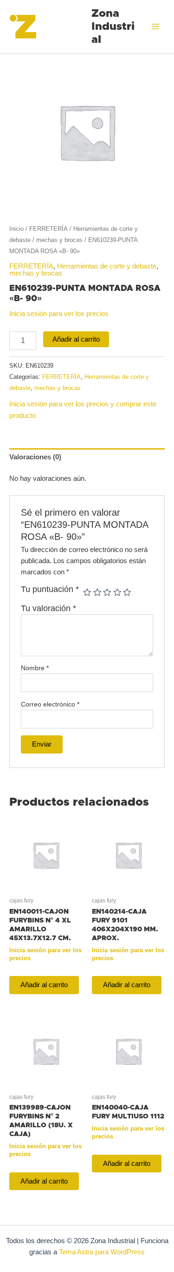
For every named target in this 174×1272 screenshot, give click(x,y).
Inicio (16, 228)
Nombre (35, 668)
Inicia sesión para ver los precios (59, 313)
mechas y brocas (59, 239)
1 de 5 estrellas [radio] (87, 592)
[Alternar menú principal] (155, 26)
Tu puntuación (50, 589)
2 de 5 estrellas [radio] (97, 592)
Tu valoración (48, 608)
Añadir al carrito (76, 339)
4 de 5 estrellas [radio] (117, 592)
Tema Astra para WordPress (102, 1252)
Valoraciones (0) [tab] (35, 457)
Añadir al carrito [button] (44, 985)
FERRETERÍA (48, 228)
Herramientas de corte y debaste (106, 266)
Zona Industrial (113, 27)
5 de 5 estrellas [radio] (127, 592)
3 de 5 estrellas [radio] (107, 592)
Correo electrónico (50, 704)
